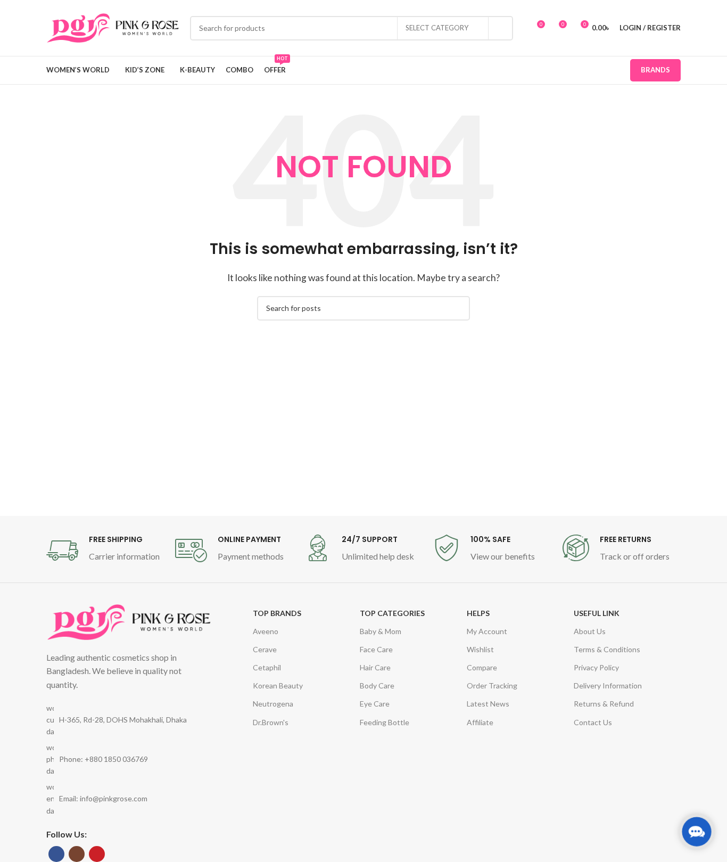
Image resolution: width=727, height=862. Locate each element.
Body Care (377, 685)
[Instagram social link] (77, 854)
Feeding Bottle (384, 722)
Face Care (376, 649)
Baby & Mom (380, 631)
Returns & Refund (604, 703)
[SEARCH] (501, 28)
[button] (697, 832)
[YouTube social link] (97, 854)
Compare (482, 667)
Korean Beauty (278, 685)
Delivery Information (608, 685)
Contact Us (593, 722)
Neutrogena (273, 703)
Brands (655, 69)
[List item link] (128, 759)
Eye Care (375, 703)
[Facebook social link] (56, 854)
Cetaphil (267, 667)
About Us (590, 631)
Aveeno (265, 631)
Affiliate (480, 722)
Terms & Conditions (607, 649)
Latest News (488, 703)
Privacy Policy (596, 667)
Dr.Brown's (270, 722)
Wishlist (480, 649)
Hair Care (375, 667)
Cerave (265, 649)
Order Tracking (492, 685)
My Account (487, 631)
